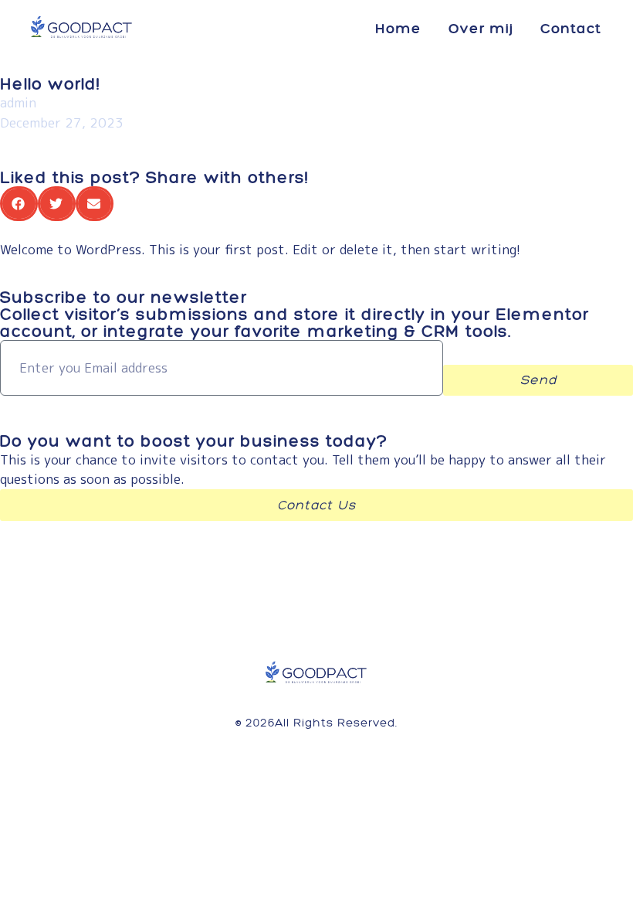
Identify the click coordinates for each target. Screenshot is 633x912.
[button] (19, 203)
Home (398, 28)
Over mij (481, 28)
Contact (570, 28)
